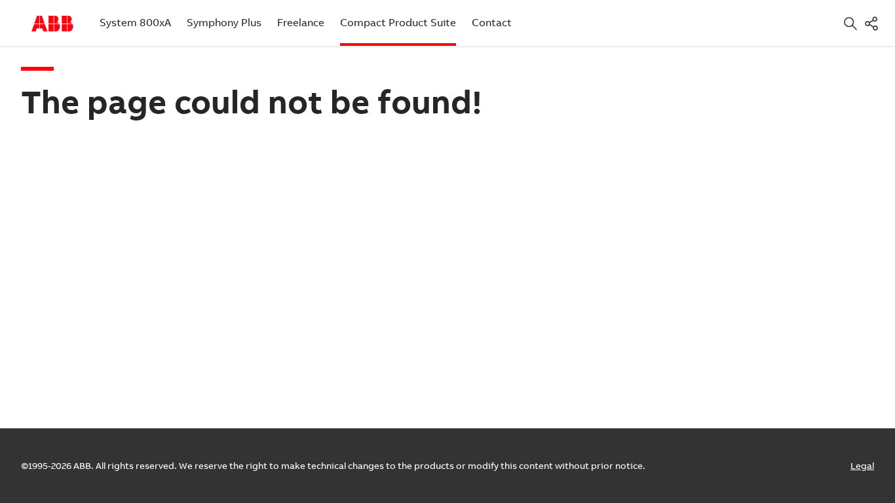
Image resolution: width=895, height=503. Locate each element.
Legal (862, 466)
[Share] (874, 23)
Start (52, 23)
